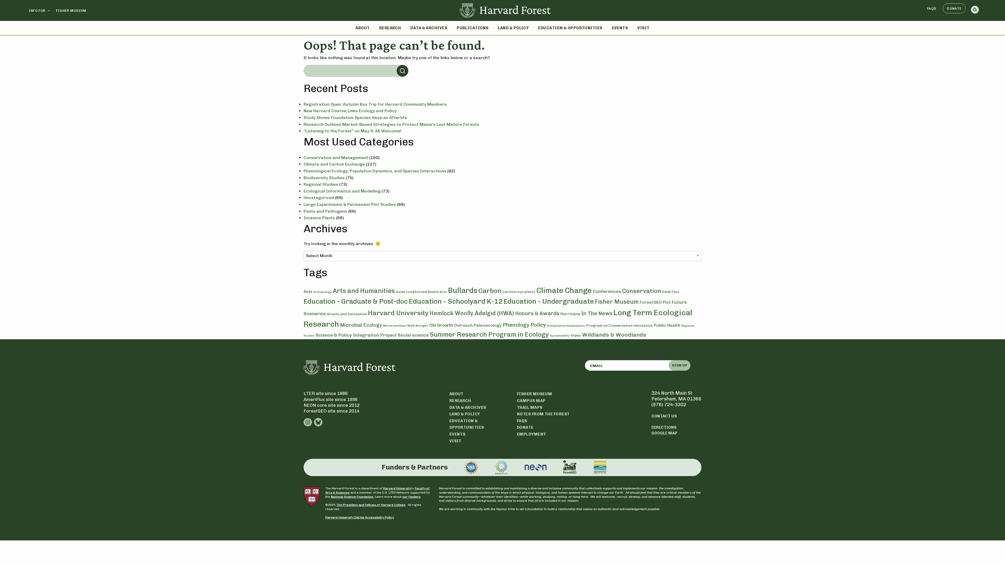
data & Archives (467, 407)
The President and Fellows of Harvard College (370, 505)
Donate (954, 8)
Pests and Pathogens (325, 211)
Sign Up (679, 365)
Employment (531, 434)
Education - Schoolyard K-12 (455, 301)
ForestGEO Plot (655, 302)
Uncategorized (319, 197)
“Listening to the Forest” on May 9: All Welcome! (352, 130)
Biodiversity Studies (324, 177)
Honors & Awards (537, 313)
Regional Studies (321, 184)
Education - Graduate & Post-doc (356, 301)
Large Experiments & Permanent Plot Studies (350, 204)
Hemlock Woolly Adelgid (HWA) (471, 313)
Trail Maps (530, 407)
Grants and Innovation (347, 314)
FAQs (931, 8)
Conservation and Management (336, 157)
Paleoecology (488, 325)
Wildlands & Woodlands (614, 334)
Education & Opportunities (570, 28)
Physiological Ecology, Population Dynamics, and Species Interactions (375, 170)
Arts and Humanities (364, 291)
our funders (411, 497)
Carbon (489, 291)
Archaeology (323, 292)
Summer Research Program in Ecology (489, 334)
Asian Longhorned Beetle (417, 292)
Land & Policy (513, 28)
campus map (531, 400)
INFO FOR (37, 11)
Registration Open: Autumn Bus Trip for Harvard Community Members (375, 104)
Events (620, 28)
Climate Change (564, 290)
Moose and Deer (394, 325)
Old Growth (441, 325)
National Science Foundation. (352, 497)
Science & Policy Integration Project (356, 335)
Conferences (607, 291)
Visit (643, 28)
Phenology (516, 325)
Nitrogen (422, 325)
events (457, 434)
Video (576, 335)
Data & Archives (428, 28)
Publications (472, 28)
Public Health (667, 325)
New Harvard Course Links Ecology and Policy (350, 110)
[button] (975, 10)
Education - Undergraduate (549, 301)
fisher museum (534, 394)
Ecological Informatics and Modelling (342, 191)
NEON (411, 325)
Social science (413, 335)
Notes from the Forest (543, 414)
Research (390, 28)
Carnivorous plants (518, 292)
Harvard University (398, 313)
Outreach (463, 325)
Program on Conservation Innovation (619, 325)
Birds (443, 292)
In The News (596, 313)
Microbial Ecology (361, 325)
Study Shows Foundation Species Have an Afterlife (355, 117)
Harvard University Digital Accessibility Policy (359, 517)
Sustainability (560, 335)
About (362, 28)
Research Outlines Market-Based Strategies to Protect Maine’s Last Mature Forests (391, 124)
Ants (308, 291)
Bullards (462, 290)
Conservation (641, 291)
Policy (538, 324)
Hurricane (570, 314)
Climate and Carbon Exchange (334, 164)
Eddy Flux (670, 292)
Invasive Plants (319, 217)
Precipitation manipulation (566, 325)
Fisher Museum (71, 11)
